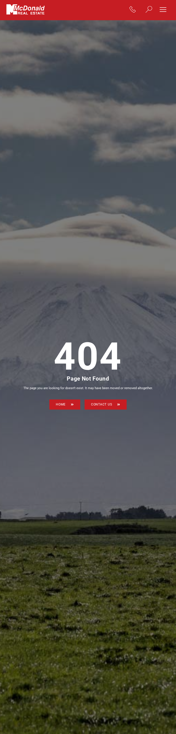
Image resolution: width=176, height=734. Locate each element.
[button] (165, 10)
